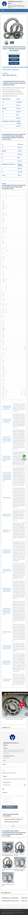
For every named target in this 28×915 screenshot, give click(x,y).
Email (4, 764)
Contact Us (9, 910)
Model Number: (6, 99)
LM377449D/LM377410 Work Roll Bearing (7, 662)
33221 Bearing (7, 497)
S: (2, 172)
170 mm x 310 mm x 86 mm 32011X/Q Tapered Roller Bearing (7, 439)
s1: (3, 102)
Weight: (4, 108)
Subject (4, 776)
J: (2, 118)
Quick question (7, 782)
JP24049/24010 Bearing (7, 531)
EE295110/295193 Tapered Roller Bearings (7, 421)
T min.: (4, 175)
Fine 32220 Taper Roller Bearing (7, 571)
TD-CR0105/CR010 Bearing (7, 680)
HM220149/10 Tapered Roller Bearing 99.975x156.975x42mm (7, 611)
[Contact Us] (24, 457)
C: (2, 126)
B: (2, 112)
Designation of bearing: (9, 121)
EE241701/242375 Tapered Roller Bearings (7, 551)
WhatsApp (14, 59)
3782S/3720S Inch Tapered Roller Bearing (7, 408)
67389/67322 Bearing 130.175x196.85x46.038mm (7, 458)
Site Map (15, 910)
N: (2, 115)
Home (2, 13)
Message (4, 792)
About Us (3, 910)
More (13, 826)
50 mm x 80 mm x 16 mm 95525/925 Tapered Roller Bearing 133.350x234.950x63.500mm (7, 477)
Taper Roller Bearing (14, 13)
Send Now (9, 807)
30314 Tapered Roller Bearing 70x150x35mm (7, 590)
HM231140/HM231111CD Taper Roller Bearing (7, 647)
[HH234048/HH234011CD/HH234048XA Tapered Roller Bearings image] (14, 28)
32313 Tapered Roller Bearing (7, 515)
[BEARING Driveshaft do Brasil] (4, 3)
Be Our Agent (14, 63)
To (3, 770)
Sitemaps (20, 910)
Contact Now (14, 56)
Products (7, 13)
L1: (3, 105)
